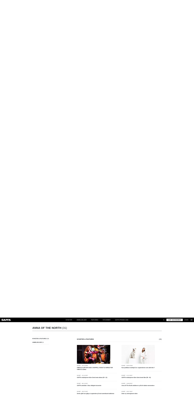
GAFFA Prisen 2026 (121, 320)
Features (94, 320)
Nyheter (69, 320)
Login (186, 320)
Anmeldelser (82, 320)
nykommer (107, 320)
